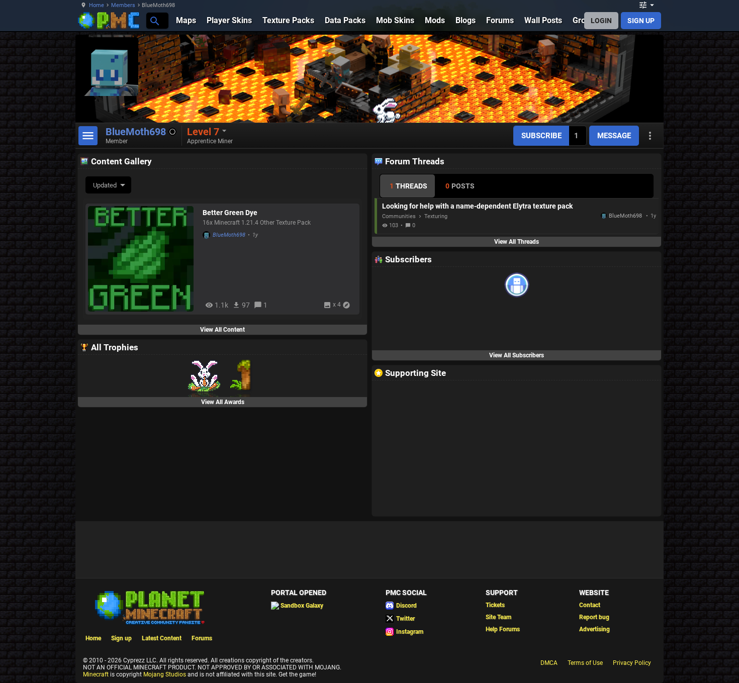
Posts (460, 186)
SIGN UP (641, 21)
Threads (408, 186)
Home (96, 5)
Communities (399, 216)
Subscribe (541, 135)
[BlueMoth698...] (154, 20)
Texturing (435, 216)
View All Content (222, 329)
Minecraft (96, 674)
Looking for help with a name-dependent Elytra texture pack (477, 206)
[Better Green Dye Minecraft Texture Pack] (143, 259)
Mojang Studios (164, 674)
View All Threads (516, 241)
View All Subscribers (516, 355)
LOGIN (601, 21)
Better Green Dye (230, 213)
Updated (105, 185)
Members (123, 5)
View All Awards (222, 402)
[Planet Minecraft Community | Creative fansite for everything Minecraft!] (148, 606)
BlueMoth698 (229, 235)
